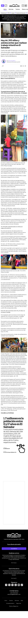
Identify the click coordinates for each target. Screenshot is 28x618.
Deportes (18, 603)
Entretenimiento (10, 603)
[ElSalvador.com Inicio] (14, 5)
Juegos (13, 13)
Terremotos (3, 13)
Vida (22, 600)
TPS (9, 13)
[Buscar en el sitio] (6, 5)
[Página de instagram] (12, 585)
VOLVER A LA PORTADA (7, 413)
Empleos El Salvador (20, 13)
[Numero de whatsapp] (15, 585)
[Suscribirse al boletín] (2, 5)
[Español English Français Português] (26, 5)
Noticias (11, 9)
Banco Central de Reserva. (8, 78)
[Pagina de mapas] (23, 5)
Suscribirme (14, 548)
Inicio (5, 9)
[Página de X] (9, 585)
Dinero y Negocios (13, 606)
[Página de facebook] (6, 585)
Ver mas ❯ (13, 562)
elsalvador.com (5, 18)
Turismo (18, 9)
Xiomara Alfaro (12, 60)
